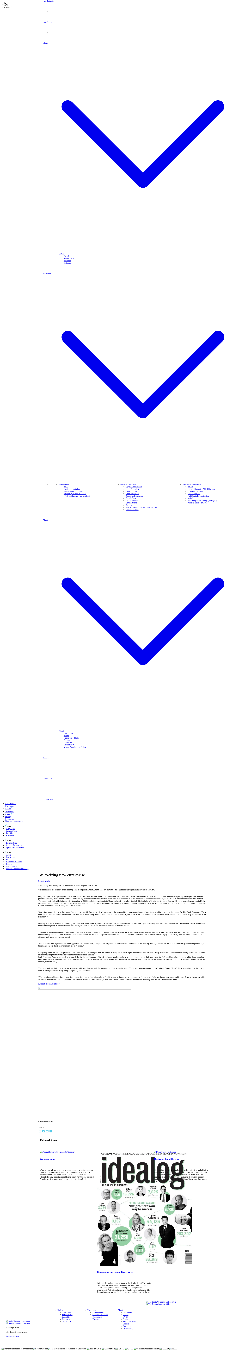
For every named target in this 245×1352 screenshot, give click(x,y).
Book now (49, 799)
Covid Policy (69, 745)
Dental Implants (194, 494)
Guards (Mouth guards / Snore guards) (141, 507)
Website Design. (12, 1336)
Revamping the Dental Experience (115, 1272)
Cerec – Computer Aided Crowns (201, 489)
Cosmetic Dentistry (195, 491)
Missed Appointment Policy (75, 747)
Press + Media (44, 881)
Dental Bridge (131, 503)
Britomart (67, 263)
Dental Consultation (72, 489)
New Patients (48, 1)
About (61, 731)
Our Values (68, 733)
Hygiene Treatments (134, 487)
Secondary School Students (75, 494)
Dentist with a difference (166, 1159)
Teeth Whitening (132, 489)
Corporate (68, 742)
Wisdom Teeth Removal (197, 503)
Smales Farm (69, 258)
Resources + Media (71, 738)
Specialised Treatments (191, 484)
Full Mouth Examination (73, 491)
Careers (67, 740)
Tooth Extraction (132, 494)
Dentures (129, 505)
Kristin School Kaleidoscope (49, 984)
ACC (66, 487)
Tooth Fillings (131, 491)
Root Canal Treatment (134, 496)
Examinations (64, 484)
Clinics (61, 254)
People (125, 1315)
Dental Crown (131, 498)
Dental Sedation (132, 510)
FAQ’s (66, 735)
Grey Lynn (68, 256)
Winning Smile (47, 1159)
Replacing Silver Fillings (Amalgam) (202, 500)
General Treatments (128, 484)
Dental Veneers (132, 500)
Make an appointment (14, 821)
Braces (190, 487)
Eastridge (67, 261)
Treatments (9, 811)
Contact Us (47, 778)
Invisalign (191, 498)
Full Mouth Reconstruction (198, 496)
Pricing (45, 757)
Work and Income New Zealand (77, 496)
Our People (47, 22)
